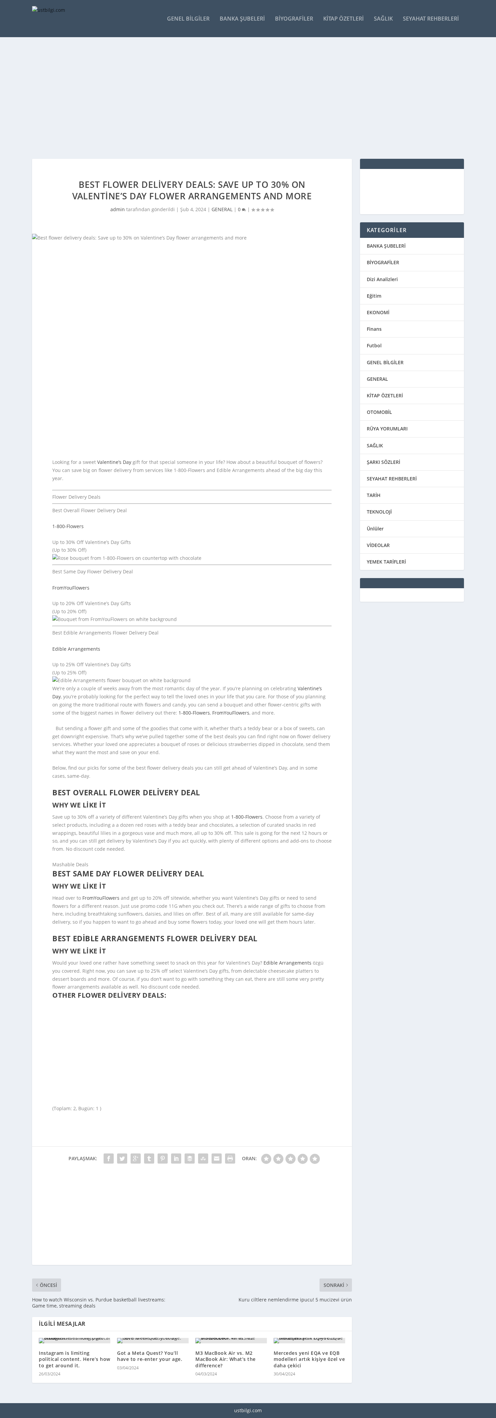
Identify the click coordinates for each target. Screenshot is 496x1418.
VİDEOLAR (378, 545)
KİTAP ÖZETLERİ (385, 395)
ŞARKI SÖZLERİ (383, 462)
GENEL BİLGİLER (385, 362)
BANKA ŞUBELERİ (386, 246)
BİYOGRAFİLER (383, 262)
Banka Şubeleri (242, 19)
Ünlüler (375, 528)
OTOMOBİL (379, 412)
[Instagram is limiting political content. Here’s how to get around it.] (74, 1340)
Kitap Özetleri (343, 19)
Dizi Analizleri (382, 279)
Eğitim (374, 296)
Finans (374, 329)
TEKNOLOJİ (379, 511)
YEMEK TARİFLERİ (386, 561)
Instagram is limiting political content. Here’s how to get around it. (74, 1359)
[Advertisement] (234, 98)
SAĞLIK (375, 445)
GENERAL (222, 209)
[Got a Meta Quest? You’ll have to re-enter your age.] (153, 1340)
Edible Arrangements (76, 649)
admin (117, 209)
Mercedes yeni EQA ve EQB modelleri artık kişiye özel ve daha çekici (309, 1359)
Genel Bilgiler (188, 19)
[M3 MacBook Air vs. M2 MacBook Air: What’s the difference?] (231, 1340)
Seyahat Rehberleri (431, 19)
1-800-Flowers (68, 526)
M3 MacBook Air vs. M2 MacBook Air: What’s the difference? (225, 1359)
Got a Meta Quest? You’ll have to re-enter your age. (149, 1356)
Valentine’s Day (114, 462)
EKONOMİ (378, 312)
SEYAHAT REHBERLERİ (392, 478)
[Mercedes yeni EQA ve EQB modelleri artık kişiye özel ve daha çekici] (309, 1340)
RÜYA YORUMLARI (387, 428)
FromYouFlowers (70, 587)
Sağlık (383, 19)
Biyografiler (294, 19)
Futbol (374, 345)
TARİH (374, 495)
